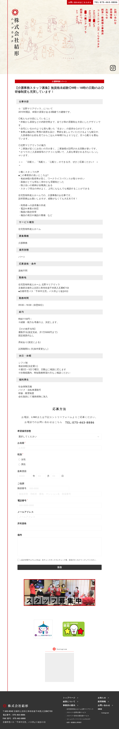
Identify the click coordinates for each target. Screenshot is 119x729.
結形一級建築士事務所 (102, 21)
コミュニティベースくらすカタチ (98, 27)
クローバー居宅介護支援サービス (94, 17)
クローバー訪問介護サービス (90, 17)
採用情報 (111, 13)
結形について (81, 16)
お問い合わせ (115, 16)
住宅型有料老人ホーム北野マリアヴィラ (85, 20)
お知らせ (107, 13)
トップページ (77, 15)
